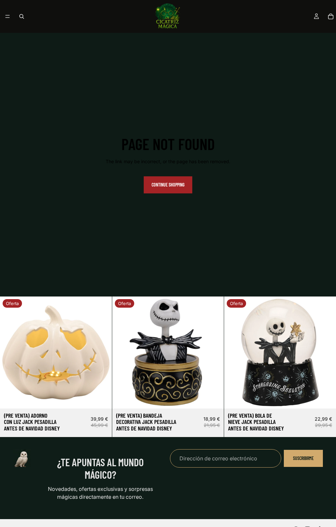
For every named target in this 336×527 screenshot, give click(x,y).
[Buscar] (21, 16)
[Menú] (7, 16)
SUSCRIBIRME (303, 458)
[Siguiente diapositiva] (102, 352)
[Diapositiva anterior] (10, 352)
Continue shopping (168, 184)
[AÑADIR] (102, 398)
